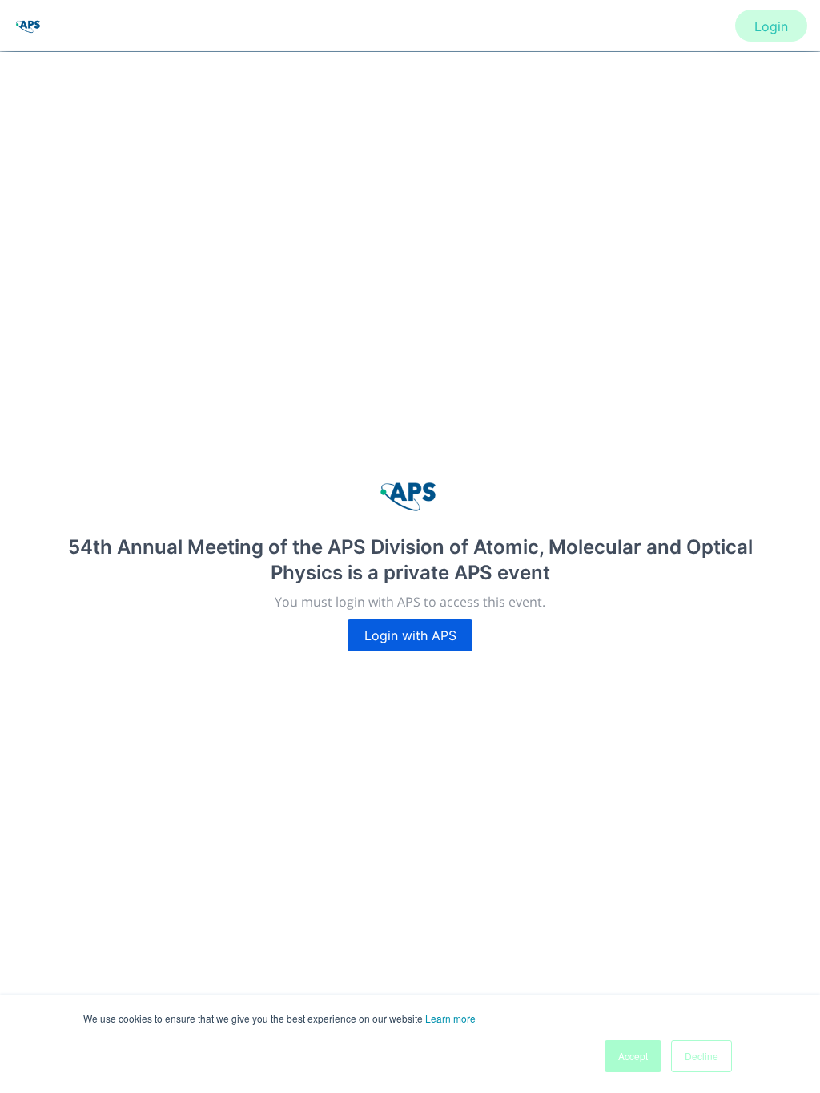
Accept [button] (633, 1056)
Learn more (450, 1018)
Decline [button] (701, 1056)
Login (771, 26)
